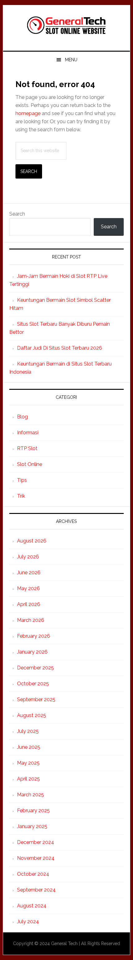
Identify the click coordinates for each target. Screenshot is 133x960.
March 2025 (30, 795)
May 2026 (28, 588)
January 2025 (32, 826)
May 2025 (28, 763)
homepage (28, 113)
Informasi (27, 433)
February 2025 (33, 810)
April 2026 (28, 604)
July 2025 (28, 731)
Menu (71, 59)
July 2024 (28, 922)
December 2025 (35, 668)
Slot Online (29, 464)
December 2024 (35, 842)
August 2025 (31, 715)
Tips (22, 480)
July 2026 (28, 557)
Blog (22, 417)
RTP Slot (27, 448)
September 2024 (36, 890)
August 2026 (31, 541)
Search (17, 214)
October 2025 (33, 684)
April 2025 (28, 779)
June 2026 (29, 573)
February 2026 (33, 636)
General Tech (66, 26)
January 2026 (32, 652)
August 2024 (31, 906)
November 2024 (35, 858)
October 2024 (33, 874)
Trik (21, 496)
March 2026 (30, 620)
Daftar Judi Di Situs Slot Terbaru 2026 (59, 348)
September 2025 (36, 699)
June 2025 (28, 747)
